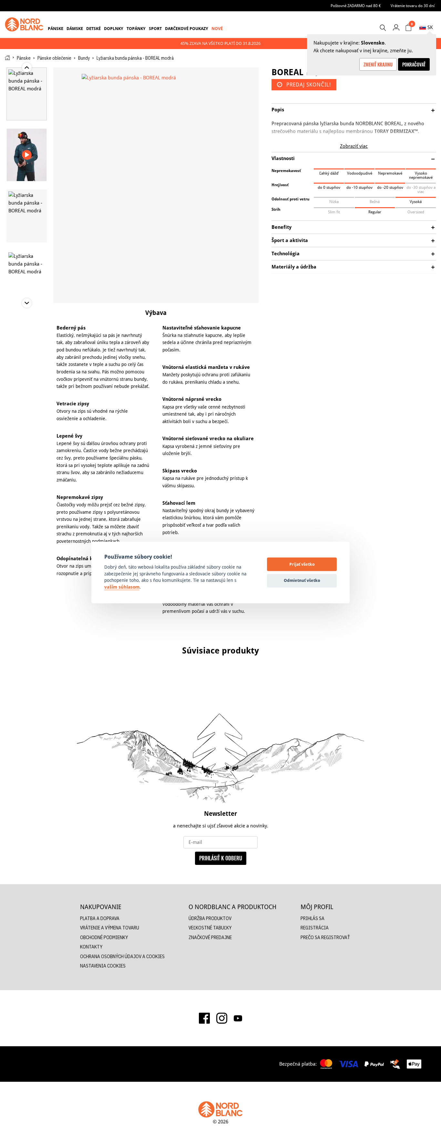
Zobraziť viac (354, 146)
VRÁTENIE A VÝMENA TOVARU (109, 928)
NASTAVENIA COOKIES (103, 966)
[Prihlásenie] (396, 27)
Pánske (55, 28)
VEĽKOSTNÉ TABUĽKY (210, 928)
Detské (93, 28)
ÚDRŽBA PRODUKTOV (210, 918)
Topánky (136, 28)
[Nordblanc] (24, 24)
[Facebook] (204, 1018)
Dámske (75, 28)
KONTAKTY (91, 947)
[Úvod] (7, 57)
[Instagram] (221, 1018)
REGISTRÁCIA (315, 928)
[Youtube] (238, 1018)
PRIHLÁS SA (312, 918)
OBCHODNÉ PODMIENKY (104, 937)
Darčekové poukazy (186, 28)
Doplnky (113, 28)
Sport (155, 28)
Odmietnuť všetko (302, 580)
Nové (217, 28)
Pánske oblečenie (54, 58)
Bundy (84, 58)
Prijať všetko (302, 564)
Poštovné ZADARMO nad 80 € (356, 5)
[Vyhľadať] (382, 28)
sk (430, 27)
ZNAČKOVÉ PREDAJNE (210, 937)
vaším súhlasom (121, 587)
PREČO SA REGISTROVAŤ (325, 937)
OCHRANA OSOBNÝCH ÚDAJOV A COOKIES (122, 956)
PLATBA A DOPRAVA (99, 918)
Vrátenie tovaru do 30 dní (413, 5)
